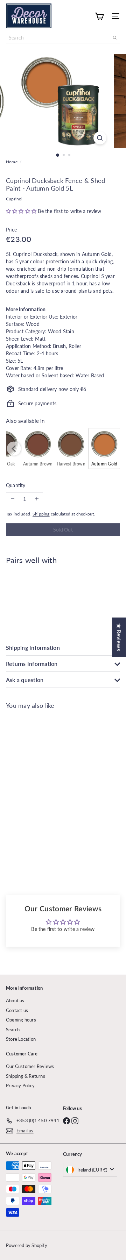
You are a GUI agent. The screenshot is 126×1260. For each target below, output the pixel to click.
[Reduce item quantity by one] (12, 498)
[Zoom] (99, 137)
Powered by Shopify (26, 1245)
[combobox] (63, 37)
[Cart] (99, 15)
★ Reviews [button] (119, 637)
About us (15, 1000)
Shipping (41, 514)
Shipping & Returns (25, 1076)
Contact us (17, 1010)
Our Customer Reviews (30, 1066)
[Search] (115, 37)
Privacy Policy (20, 1085)
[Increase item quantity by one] (36, 498)
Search (13, 1029)
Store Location (21, 1039)
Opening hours (21, 1020)
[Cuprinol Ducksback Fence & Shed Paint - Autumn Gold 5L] (63, 595)
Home (12, 161)
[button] (22, 211)
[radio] (38, 448)
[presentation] (14, 449)
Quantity (16, 485)
